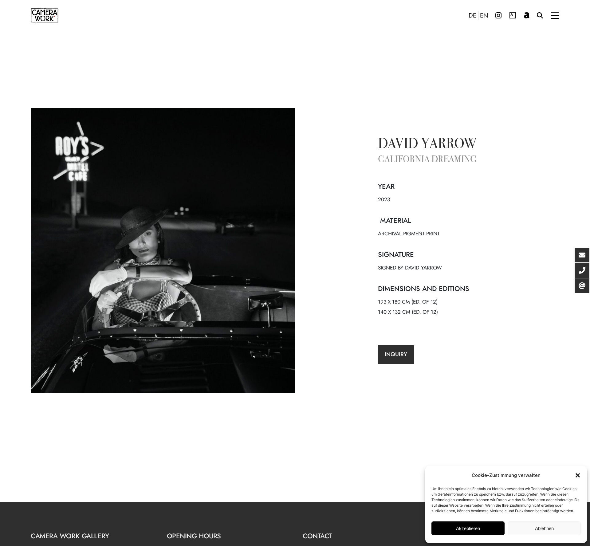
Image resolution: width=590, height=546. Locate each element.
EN (484, 15)
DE (472, 15)
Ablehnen (544, 528)
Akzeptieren (468, 528)
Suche (540, 15)
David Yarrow (427, 145)
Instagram (498, 15)
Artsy (513, 15)
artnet (527, 15)
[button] (578, 475)
